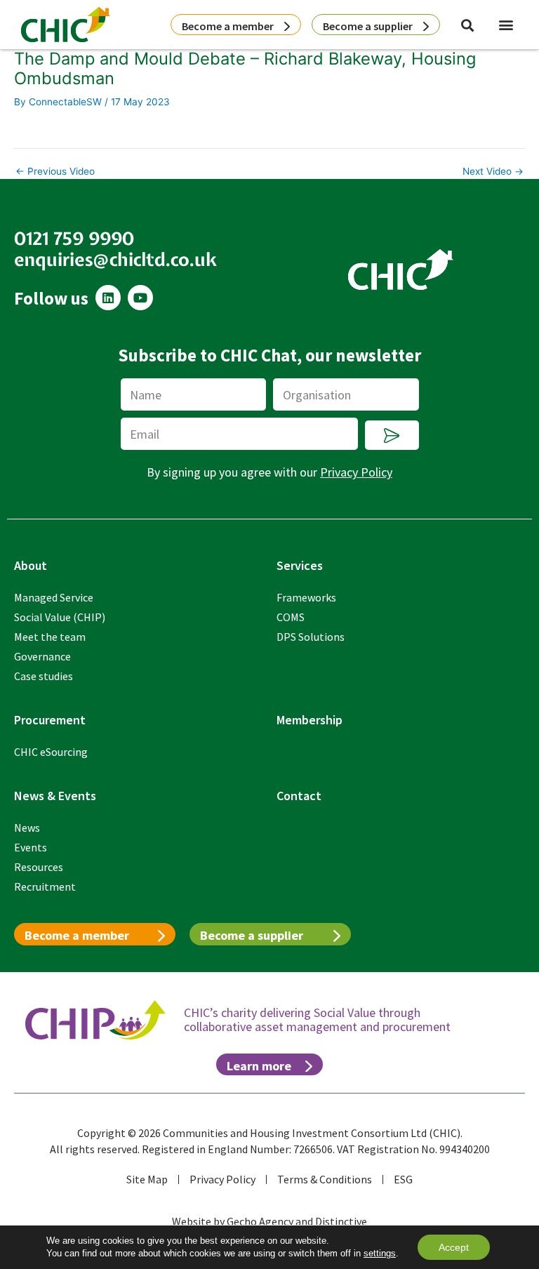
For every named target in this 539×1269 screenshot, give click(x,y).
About (30, 565)
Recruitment (45, 886)
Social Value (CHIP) (59, 617)
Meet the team (50, 637)
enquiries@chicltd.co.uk (115, 259)
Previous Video (55, 172)
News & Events (55, 796)
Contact (299, 796)
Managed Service (53, 597)
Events (30, 847)
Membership (309, 720)
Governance (42, 656)
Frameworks (306, 597)
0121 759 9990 (74, 238)
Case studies (43, 676)
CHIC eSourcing (51, 752)
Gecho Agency (260, 1221)
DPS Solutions (311, 637)
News (27, 827)
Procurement (50, 720)
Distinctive (341, 1221)
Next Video (493, 172)
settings (380, 1253)
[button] (506, 24)
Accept (454, 1247)
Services (300, 565)
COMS (291, 617)
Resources (38, 867)
